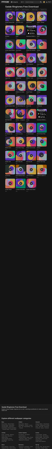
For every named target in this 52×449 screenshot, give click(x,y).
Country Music (39, 434)
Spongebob (21, 425)
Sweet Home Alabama (41, 441)
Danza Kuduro (12, 448)
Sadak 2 (17, 9)
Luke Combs (46, 437)
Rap (41, 446)
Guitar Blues (4, 427)
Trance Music (27, 448)
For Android (21, 434)
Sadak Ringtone (25, 9)
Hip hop (37, 444)
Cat (22, 426)
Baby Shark (21, 423)
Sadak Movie (9, 9)
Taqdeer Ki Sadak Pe (45, 9)
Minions (26, 423)
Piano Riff (41, 426)
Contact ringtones (23, 432)
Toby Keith (38, 438)
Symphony (46, 426)
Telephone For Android (24, 439)
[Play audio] (10, 16)
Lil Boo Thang (44, 448)
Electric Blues (11, 423)
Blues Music (4, 423)
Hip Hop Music (46, 446)
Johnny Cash (44, 438)
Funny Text (4, 435)
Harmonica (11, 426)
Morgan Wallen (39, 437)
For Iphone (27, 434)
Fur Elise (37, 425)
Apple (26, 438)
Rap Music (38, 448)
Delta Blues (11, 425)
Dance (3, 444)
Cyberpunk (21, 446)
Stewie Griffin (5, 437)
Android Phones (22, 437)
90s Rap (37, 446)
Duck (20, 426)
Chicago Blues (5, 426)
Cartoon (26, 425)
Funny (3, 434)
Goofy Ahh (4, 441)
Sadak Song (35, 9)
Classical (38, 422)
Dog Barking (27, 426)
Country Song (39, 435)
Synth (31, 446)
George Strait (39, 439)
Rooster (21, 427)
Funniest (7, 434)
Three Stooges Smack (7, 438)
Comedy (3, 432)
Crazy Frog (10, 439)
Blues (3, 422)
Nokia (28, 437)
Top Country (45, 435)
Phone (31, 437)
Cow (32, 426)
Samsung (21, 438)
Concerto (47, 427)
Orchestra (38, 427)
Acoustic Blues (5, 425)
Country (37, 432)
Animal (30, 425)
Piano (37, 426)
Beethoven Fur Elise (44, 425)
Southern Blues (5, 429)
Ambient (21, 448)
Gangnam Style (5, 448)
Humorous (10, 435)
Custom (29, 438)
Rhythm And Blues (12, 427)
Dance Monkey (5, 446)
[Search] (40, 2)
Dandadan (27, 446)
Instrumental (46, 423)
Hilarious (12, 434)
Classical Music (39, 423)
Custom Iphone (22, 435)
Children (20, 422)
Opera (42, 427)
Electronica (21, 444)
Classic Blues (13, 429)
